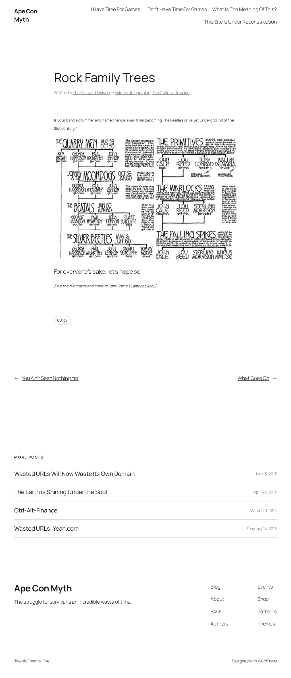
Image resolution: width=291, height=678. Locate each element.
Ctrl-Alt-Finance (35, 510)
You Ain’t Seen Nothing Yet (50, 377)
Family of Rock (143, 285)
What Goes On (253, 377)
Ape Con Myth (25, 15)
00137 (62, 320)
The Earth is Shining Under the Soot (61, 492)
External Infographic (132, 92)
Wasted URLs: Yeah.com (46, 528)
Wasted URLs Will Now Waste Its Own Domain (74, 473)
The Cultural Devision (91, 92)
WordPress (267, 661)
